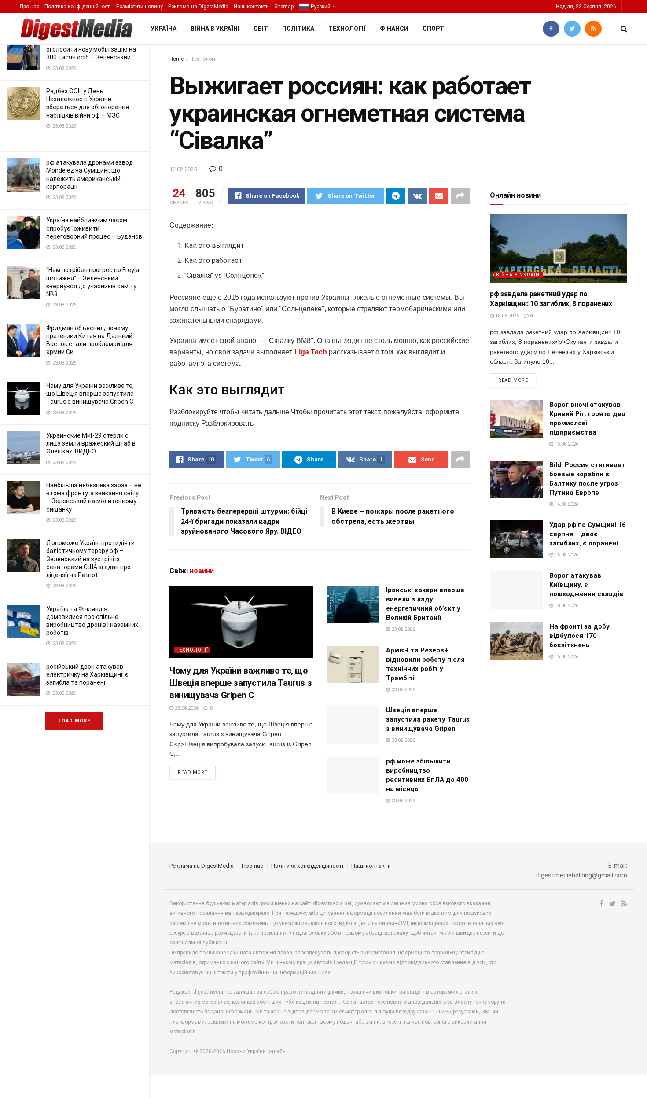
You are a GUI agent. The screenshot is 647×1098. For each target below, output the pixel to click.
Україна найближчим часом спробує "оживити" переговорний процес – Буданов (94, 228)
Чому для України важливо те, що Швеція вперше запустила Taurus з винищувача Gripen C (90, 393)
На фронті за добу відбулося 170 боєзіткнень (579, 636)
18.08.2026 (506, 316)
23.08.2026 (186, 708)
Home (176, 59)
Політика (298, 28)
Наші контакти (251, 7)
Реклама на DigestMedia (198, 7)
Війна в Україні (215, 28)
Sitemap (284, 7)
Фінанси (394, 28)
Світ (261, 28)
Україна (163, 28)
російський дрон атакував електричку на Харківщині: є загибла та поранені (87, 674)
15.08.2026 (565, 657)
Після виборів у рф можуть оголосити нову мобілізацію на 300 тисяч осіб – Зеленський (91, 49)
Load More (74, 721)
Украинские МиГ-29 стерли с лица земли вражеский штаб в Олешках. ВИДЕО (91, 443)
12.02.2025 (183, 169)
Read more (192, 772)
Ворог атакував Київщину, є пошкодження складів (586, 584)
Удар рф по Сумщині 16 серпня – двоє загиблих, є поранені (587, 534)
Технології (347, 28)
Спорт (433, 28)
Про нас (29, 7)
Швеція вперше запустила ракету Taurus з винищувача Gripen (428, 719)
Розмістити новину (139, 7)
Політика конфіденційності (77, 7)
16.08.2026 (565, 444)
